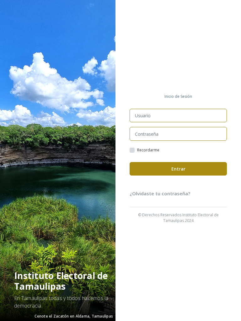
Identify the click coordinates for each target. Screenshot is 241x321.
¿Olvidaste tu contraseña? (160, 193)
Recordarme (148, 150)
